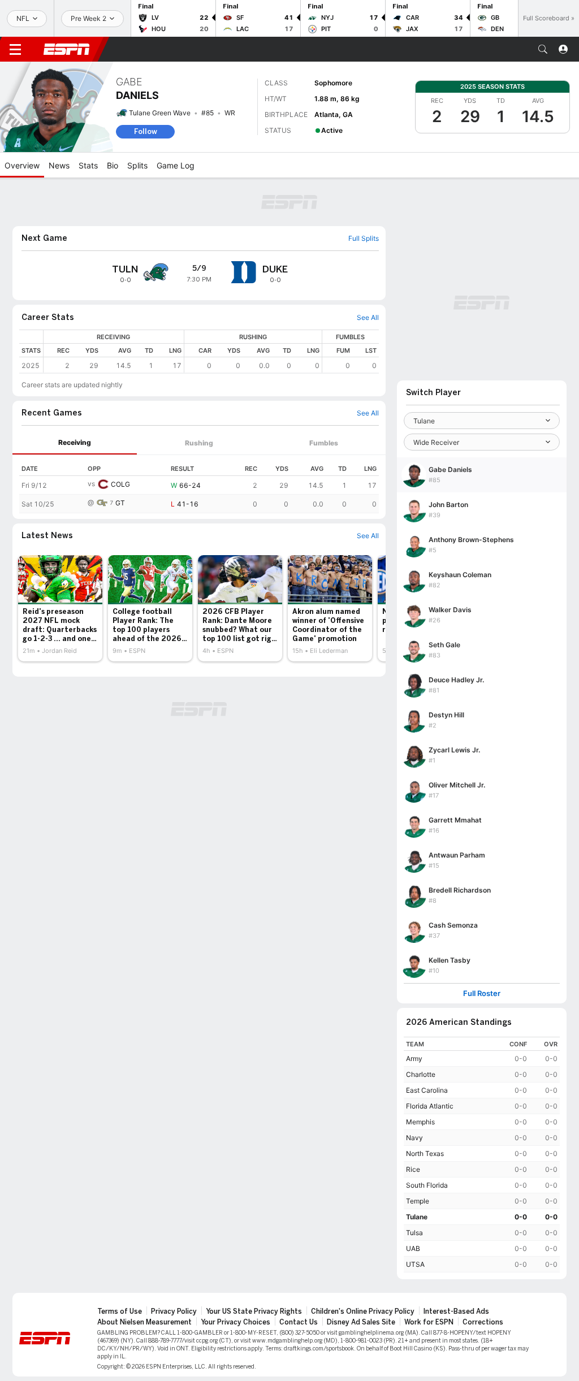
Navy (414, 1137)
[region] (211, 351)
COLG (120, 484)
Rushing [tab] (199, 443)
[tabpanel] (199, 484)
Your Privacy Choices (235, 1322)
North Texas (425, 1153)
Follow (145, 131)
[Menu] (15, 49)
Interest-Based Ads (456, 1311)
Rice (413, 1169)
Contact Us (298, 1322)
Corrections (483, 1322)
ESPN (67, 49)
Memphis (420, 1122)
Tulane (416, 1217)
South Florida (427, 1185)
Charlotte (420, 1074)
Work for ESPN (428, 1322)
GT (120, 503)
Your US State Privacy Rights (254, 1311)
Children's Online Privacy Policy (362, 1311)
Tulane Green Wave (160, 113)
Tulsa (414, 1232)
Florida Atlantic (429, 1106)
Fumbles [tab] (323, 443)
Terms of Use (119, 1311)
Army (414, 1058)
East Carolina (427, 1090)
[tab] (74, 442)
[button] (542, 49)
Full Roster (481, 993)
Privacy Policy (174, 1311)
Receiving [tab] (74, 442)
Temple (417, 1201)
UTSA (415, 1264)
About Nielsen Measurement (144, 1322)
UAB (413, 1248)
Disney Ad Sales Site (361, 1322)
